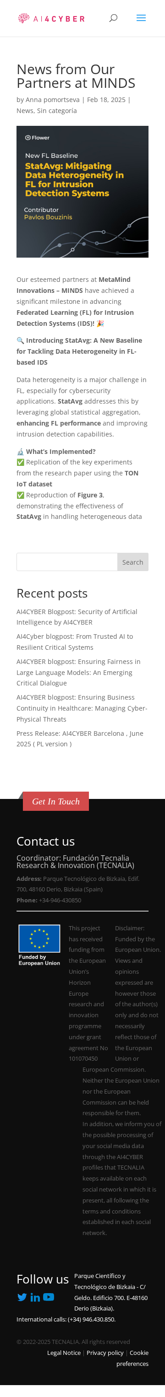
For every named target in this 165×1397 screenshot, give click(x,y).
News (24, 110)
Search (132, 562)
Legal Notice (64, 1353)
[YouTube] (35, 1301)
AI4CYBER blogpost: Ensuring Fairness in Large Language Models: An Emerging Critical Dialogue (78, 672)
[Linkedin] (22, 1299)
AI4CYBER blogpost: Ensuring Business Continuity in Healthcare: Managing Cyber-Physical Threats (82, 708)
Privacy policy (105, 1353)
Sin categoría (57, 110)
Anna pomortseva (53, 99)
